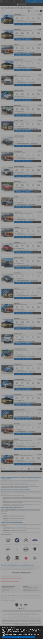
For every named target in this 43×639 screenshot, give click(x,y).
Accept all (18, 637)
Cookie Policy (11, 632)
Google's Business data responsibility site (35, 633)
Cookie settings (39, 637)
